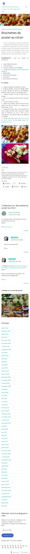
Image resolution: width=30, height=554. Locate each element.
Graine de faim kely (14, 212)
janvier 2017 (5, 447)
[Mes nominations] (16, 548)
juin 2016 (4, 469)
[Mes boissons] (11, 548)
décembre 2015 (6, 487)
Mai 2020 (4, 337)
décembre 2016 (6, 450)
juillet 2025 (5, 328)
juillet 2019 (5, 355)
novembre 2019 (6, 343)
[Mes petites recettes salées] (15, 546)
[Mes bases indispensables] (8, 546)
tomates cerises (6, 178)
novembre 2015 (6, 490)
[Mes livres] (13, 548)
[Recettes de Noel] (26, 546)
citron (11, 177)
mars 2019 (5, 368)
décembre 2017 (6, 414)
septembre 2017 (6, 423)
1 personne (9, 226)
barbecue (5, 172)
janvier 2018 (5, 411)
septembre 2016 (6, 460)
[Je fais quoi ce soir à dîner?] (5, 548)
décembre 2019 (6, 340)
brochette (15, 172)
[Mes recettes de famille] (23, 546)
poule (15, 177)
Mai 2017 (4, 435)
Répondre (26, 230)
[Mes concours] (8, 548)
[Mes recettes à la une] (2, 546)
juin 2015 (4, 506)
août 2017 (4, 426)
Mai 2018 (4, 398)
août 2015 (4, 499)
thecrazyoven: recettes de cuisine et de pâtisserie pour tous (11, 9)
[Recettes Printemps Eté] (3, 548)
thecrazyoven (22, 177)
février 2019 (5, 371)
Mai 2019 (4, 362)
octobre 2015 (5, 493)
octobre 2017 (5, 420)
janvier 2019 (5, 374)
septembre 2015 (6, 496)
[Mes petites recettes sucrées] (18, 546)
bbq (10, 172)
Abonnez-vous (7, 535)
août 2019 (4, 352)
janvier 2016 (5, 484)
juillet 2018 (5, 392)
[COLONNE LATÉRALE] (15, 319)
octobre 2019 (5, 346)
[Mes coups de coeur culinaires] (21, 546)
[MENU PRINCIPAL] (26, 7)
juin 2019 (4, 358)
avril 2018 (5, 401)
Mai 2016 (4, 472)
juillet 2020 (5, 334)
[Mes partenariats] (21, 548)
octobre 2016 (5, 457)
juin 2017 (4, 432)
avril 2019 (5, 365)
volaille (19, 29)
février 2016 (5, 481)
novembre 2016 (6, 453)
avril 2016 (5, 475)
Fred (3, 170)
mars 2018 (5, 404)
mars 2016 (5, 478)
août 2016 (4, 463)
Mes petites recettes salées (9, 29)
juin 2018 (4, 395)
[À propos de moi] (5, 546)
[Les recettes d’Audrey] (10, 546)
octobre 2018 (5, 383)
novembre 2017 (6, 417)
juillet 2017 (5, 429)
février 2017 (5, 444)
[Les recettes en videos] (18, 548)
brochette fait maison (13, 175)
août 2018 (4, 389)
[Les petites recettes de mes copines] (13, 546)
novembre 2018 (6, 380)
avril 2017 (5, 438)
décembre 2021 (6, 331)
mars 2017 (5, 441)
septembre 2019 (6, 349)
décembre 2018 (6, 377)
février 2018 (5, 407)
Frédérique (14, 237)
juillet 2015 (5, 503)
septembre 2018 (6, 386)
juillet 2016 (5, 466)
